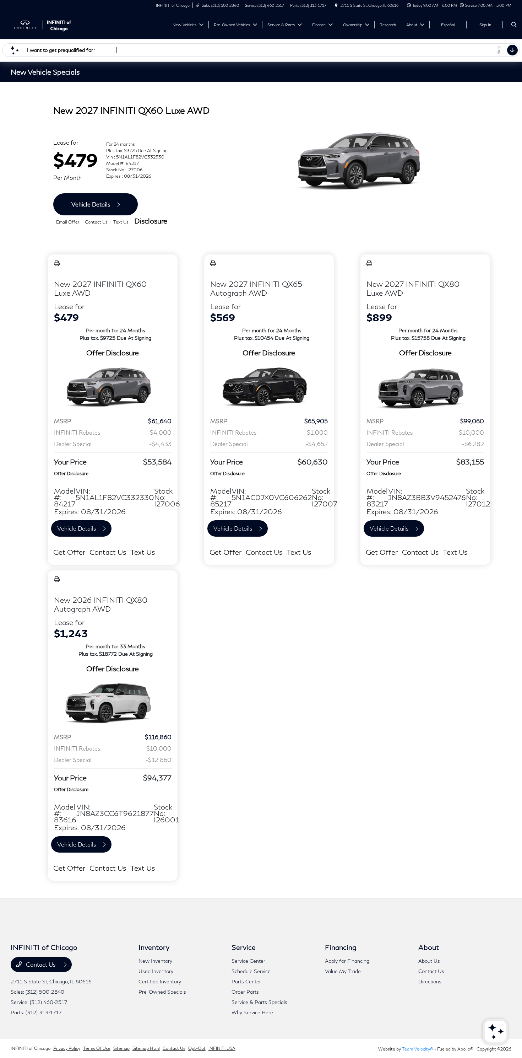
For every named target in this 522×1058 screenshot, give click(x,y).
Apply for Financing (347, 961)
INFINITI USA (221, 1048)
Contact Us (41, 964)
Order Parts (245, 992)
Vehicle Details (90, 204)
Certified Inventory (159, 981)
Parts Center (246, 981)
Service (244, 947)
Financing (341, 947)
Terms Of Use (96, 1048)
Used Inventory (155, 971)
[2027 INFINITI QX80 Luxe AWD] (425, 388)
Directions (429, 981)
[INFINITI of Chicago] (43, 24)
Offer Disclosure (112, 352)
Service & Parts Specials (259, 1002)
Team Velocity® (417, 1049)
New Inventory (155, 961)
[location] (336, 5)
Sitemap (121, 1048)
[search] (514, 25)
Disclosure (150, 220)
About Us (429, 961)
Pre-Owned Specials (162, 992)
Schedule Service (251, 971)
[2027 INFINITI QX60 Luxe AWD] (112, 388)
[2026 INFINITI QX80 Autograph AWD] (112, 704)
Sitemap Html (146, 1048)
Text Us (142, 552)
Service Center (248, 961)
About (428, 947)
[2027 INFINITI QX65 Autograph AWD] (269, 388)
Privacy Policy (66, 1048)
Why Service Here (252, 1012)
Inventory (153, 947)
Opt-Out (197, 1048)
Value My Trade (343, 971)
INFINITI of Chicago (30, 1048)
